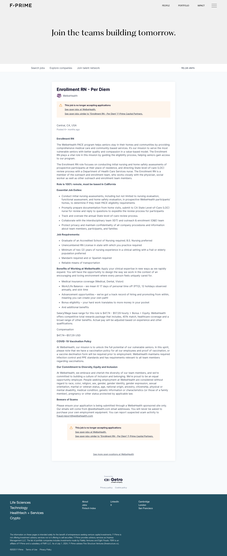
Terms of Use (31, 550)
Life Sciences (20, 503)
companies (61, 67)
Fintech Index (89, 509)
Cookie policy (121, 487)
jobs (38, 67)
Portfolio (183, 6)
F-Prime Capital (21, 5)
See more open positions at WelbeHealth (113, 454)
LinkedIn (114, 502)
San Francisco (146, 509)
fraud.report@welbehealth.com (75, 415)
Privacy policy (106, 487)
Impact (201, 6)
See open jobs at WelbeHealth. (80, 109)
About (85, 502)
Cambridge (144, 502)
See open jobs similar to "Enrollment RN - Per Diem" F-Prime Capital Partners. (104, 113)
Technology (19, 508)
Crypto (15, 518)
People (166, 6)
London (142, 505)
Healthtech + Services (27, 513)
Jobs (84, 505)
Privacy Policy (45, 550)
